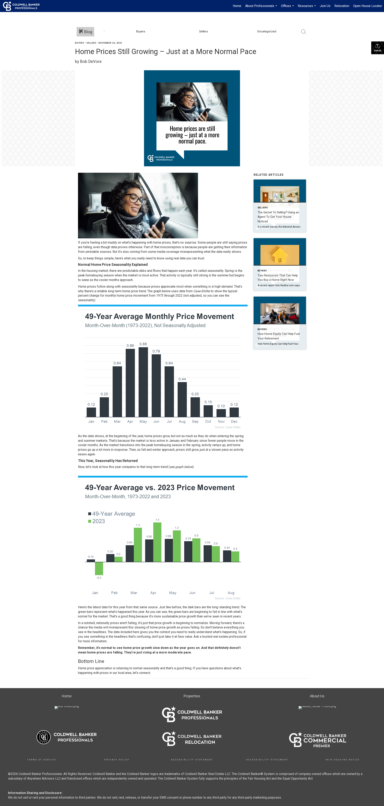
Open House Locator (367, 6)
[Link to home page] (23, 6)
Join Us (325, 6)
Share (378, 51)
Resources (307, 8)
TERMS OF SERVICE (41, 760)
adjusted (196, 295)
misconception (170, 247)
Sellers (91, 43)
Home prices (87, 286)
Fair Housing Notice (342, 760)
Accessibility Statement (192, 760)
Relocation (341, 6)
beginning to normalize (192, 623)
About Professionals (261, 8)
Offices (288, 8)
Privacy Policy (116, 760)
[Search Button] (303, 31)
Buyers (79, 43)
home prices (162, 242)
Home (237, 6)
